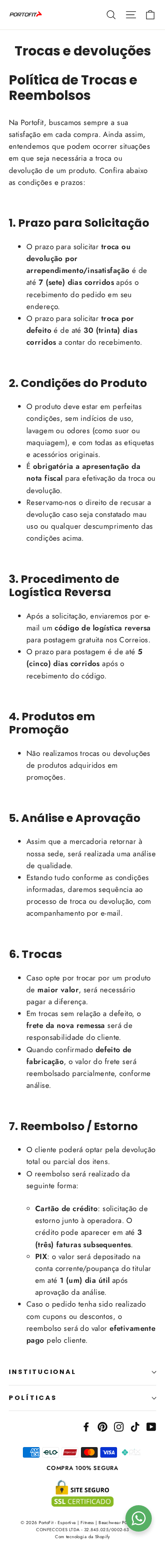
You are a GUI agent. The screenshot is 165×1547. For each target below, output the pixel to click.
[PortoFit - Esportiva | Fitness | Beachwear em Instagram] (119, 1426)
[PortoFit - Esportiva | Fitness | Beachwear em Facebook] (86, 1426)
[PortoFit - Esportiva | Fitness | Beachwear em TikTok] (135, 1426)
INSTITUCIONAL (43, 1371)
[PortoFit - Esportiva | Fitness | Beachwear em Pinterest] (102, 1426)
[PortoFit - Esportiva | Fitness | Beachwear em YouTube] (151, 1426)
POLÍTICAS (32, 1397)
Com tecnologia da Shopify (82, 1536)
